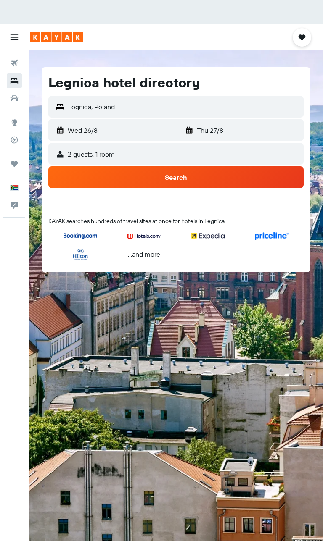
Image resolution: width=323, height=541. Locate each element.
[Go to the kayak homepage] (56, 37)
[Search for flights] (14, 63)
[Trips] (14, 163)
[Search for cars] (14, 98)
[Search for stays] (14, 80)
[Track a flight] (14, 139)
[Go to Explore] (14, 122)
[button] (14, 37)
